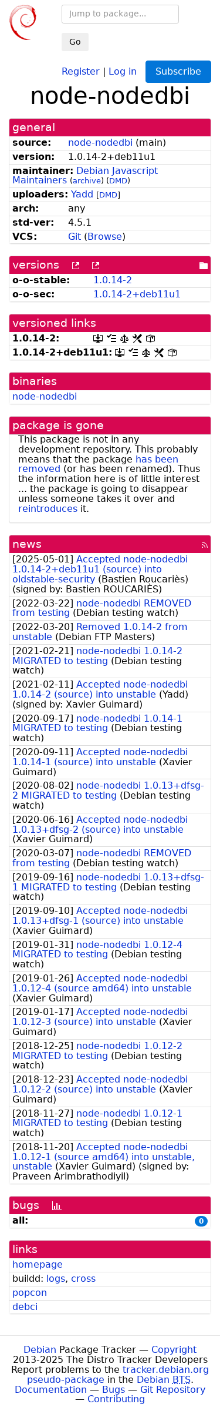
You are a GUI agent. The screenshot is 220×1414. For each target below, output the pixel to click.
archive (87, 180)
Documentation (51, 1389)
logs (55, 1278)
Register (81, 70)
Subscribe (178, 71)
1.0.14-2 (112, 280)
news (27, 544)
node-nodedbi (100, 142)
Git (74, 236)
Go (75, 41)
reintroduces (47, 508)
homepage (37, 1264)
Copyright (174, 1349)
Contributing (116, 1399)
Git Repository (172, 1389)
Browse (104, 236)
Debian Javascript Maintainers (85, 175)
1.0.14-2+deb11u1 (137, 294)
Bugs (113, 1389)
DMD (118, 180)
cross (83, 1278)
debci (25, 1306)
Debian (39, 1349)
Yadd (82, 194)
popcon (29, 1292)
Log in (123, 70)
